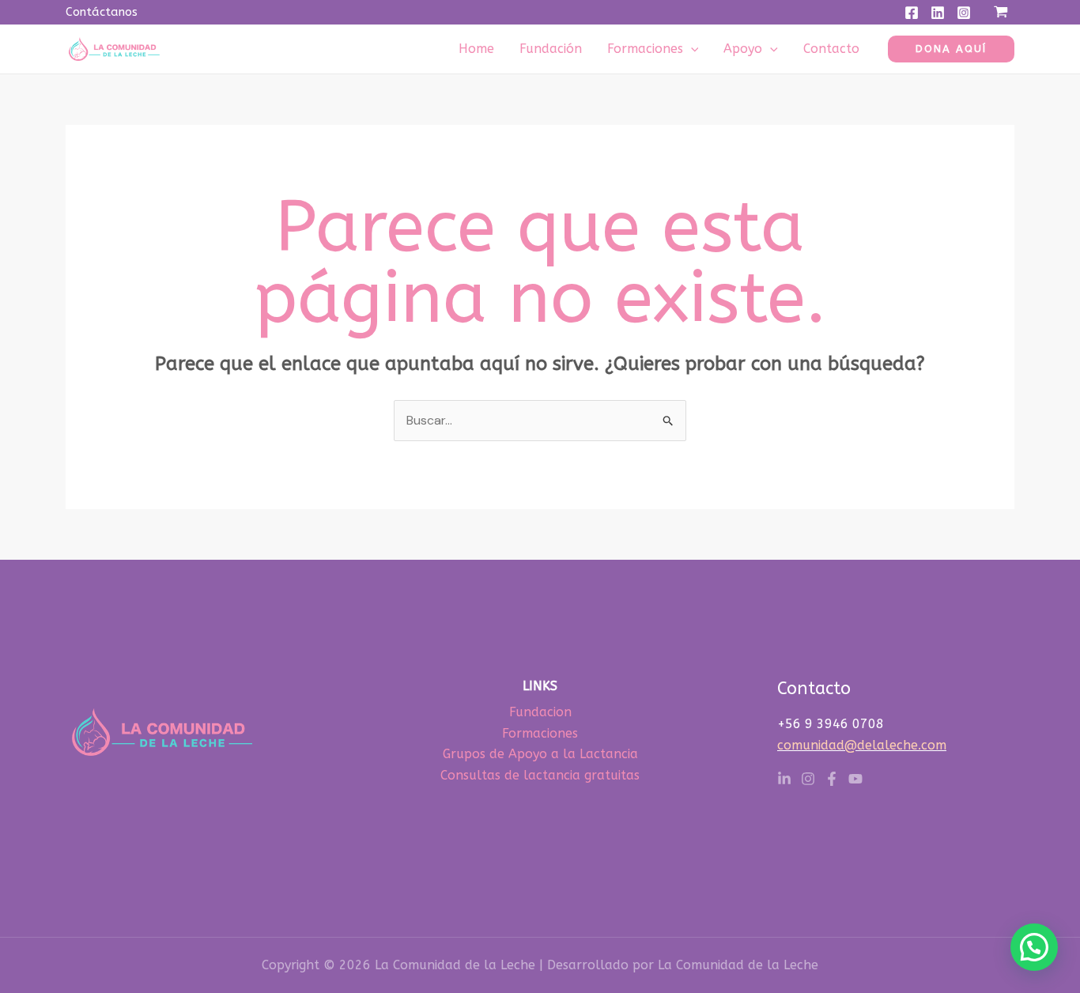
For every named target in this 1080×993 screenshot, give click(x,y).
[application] (691, 48)
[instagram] (808, 779)
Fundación (550, 48)
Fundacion (540, 711)
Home (476, 48)
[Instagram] (964, 13)
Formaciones (645, 48)
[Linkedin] (938, 13)
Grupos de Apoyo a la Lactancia (540, 753)
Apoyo (742, 48)
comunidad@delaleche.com (861, 745)
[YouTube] (855, 779)
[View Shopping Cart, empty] (1000, 12)
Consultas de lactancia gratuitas (540, 775)
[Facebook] (911, 13)
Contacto (831, 48)
